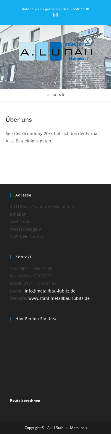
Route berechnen (25, 400)
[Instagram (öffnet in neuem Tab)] (55, 15)
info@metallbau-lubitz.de (50, 291)
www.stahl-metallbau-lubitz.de (59, 298)
